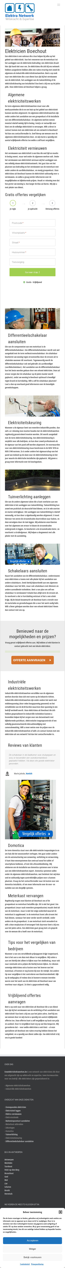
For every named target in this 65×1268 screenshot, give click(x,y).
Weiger (32, 1249)
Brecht (7, 1190)
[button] (60, 1212)
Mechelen (8, 1162)
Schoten (8, 1186)
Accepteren (32, 1240)
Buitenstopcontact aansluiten (18, 1120)
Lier (6, 1183)
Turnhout (8, 1166)
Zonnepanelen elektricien (16, 1107)
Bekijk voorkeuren (32, 1257)
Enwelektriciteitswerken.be (16, 1071)
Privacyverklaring (37, 1264)
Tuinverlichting (12, 1134)
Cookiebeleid (25, 1264)
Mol (6, 1180)
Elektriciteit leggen (13, 1110)
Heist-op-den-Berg (12, 1169)
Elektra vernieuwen (13, 1113)
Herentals (8, 1193)
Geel (6, 1176)
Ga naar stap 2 (32, 272)
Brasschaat (9, 1173)
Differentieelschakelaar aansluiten (20, 1141)
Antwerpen (9, 1159)
